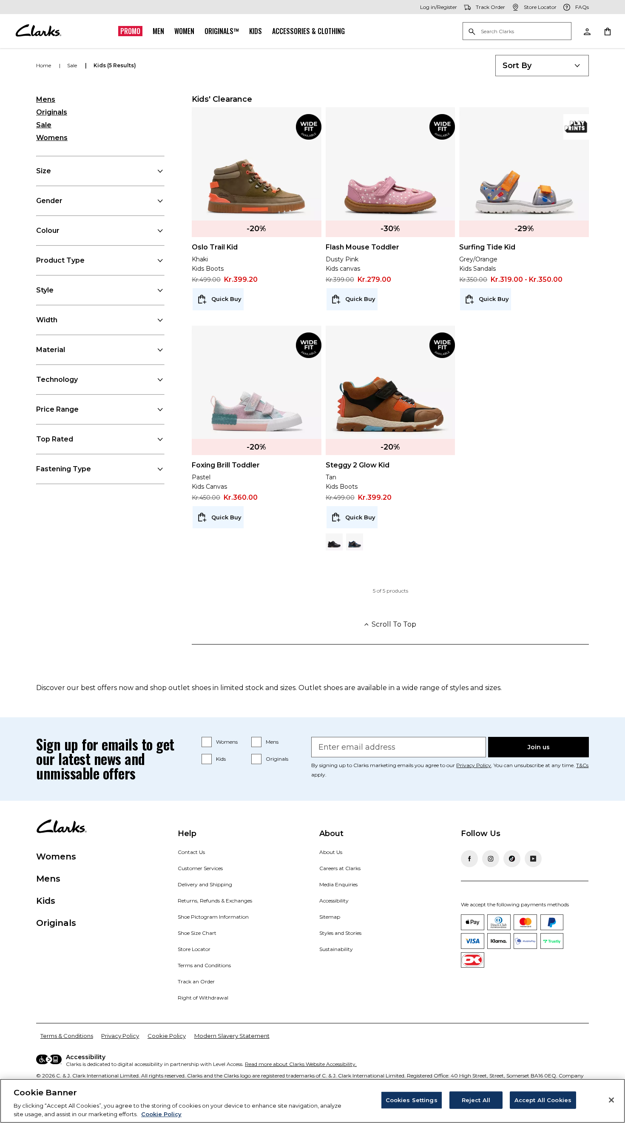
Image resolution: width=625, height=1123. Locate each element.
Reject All (476, 1100)
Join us (539, 747)
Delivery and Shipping (205, 884)
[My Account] (587, 31)
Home (44, 65)
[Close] (611, 1100)
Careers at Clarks (340, 868)
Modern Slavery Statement (232, 1035)
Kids (255, 31)
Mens (45, 99)
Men (158, 31)
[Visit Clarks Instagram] (490, 858)
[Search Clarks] (517, 32)
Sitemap (329, 917)
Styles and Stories (340, 933)
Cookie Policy (167, 1035)
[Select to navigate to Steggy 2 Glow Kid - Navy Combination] (354, 541)
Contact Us (191, 852)
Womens (52, 138)
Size (43, 171)
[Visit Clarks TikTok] (511, 858)
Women (184, 31)
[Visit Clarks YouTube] (533, 858)
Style (45, 290)
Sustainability (336, 949)
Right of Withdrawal (203, 997)
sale (72, 65)
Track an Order (196, 981)
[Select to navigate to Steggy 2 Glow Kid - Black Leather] (334, 541)
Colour (48, 230)
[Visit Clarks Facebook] (469, 858)
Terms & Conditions (66, 1035)
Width (46, 320)
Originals (51, 112)
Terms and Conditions (204, 965)
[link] (308, 127)
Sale (43, 125)
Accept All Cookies (542, 1100)
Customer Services (200, 868)
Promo (130, 31)
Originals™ (222, 31)
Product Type (60, 260)
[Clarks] (38, 31)
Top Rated (54, 439)
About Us (330, 852)
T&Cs (582, 765)
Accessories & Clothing (308, 31)
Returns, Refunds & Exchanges (215, 900)
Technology (57, 379)
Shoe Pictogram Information (213, 917)
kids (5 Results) (115, 65)
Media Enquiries (338, 884)
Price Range (57, 409)
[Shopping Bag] (607, 31)
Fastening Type (63, 469)
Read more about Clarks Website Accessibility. (301, 1064)
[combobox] (542, 65)
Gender (49, 201)
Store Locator (194, 949)
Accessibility (334, 900)
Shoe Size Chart (197, 933)
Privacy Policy (473, 765)
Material (50, 350)
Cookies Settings (412, 1100)
